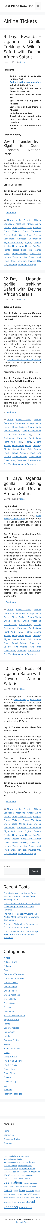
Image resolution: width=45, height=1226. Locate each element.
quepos (26, 1197)
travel (30, 1201)
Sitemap (8, 1143)
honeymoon (26, 1190)
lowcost (28, 1194)
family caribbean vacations (20, 1186)
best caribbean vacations (14, 1162)
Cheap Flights (34, 227)
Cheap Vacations (32, 231)
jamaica (7, 1194)
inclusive (37, 1191)
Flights (28, 242)
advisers (21, 1156)
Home (6, 1131)
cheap (7, 1175)
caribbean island (10, 1166)
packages (12, 1197)
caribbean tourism (11, 1169)
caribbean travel (27, 1168)
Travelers (21, 261)
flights (8, 1190)
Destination (9, 239)
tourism (22, 1202)
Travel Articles (19, 257)
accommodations (11, 1156)
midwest (36, 1194)
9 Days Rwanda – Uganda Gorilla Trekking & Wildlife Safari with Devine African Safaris (22, 46)
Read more (11, 212)
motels (6, 1197)
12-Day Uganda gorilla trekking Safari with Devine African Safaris (22, 286)
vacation (11, 1207)
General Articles (11, 1028)
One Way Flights (11, 1040)
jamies (13, 1194)
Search (7, 866)
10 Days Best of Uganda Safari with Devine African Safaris (22, 676)
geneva (15, 1191)
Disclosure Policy (12, 1139)
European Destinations (29, 239)
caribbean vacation (11, 1172)
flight (34, 1186)
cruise (15, 1178)
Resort (15, 250)
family (6, 1186)
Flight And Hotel (13, 242)
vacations (25, 1207)
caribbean (30, 1162)
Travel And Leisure (13, 1061)
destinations (13, 1182)
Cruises (37, 235)
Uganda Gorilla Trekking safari (24, 359)
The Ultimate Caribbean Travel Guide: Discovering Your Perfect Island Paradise (22, 906)
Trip (5, 264)
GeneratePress (22, 1222)
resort (38, 1197)
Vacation (12, 264)
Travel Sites (9, 261)
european (34, 1183)
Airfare (10, 220)
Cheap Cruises (19, 227)
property (19, 1197)
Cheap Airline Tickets (14, 978)
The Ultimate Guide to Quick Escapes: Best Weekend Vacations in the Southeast (22, 934)
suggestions (7, 1202)
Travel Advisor (19, 253)
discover (26, 1183)
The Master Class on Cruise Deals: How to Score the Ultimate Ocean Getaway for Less (20, 896)
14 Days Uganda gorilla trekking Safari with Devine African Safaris (22, 486)
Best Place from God (18, 6)
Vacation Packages (27, 264)
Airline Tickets (23, 220)
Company (7, 1178)
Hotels (28, 246)
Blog (6, 970)
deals (21, 1178)
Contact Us (9, 1135)
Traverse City (34, 261)
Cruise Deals (10, 235)
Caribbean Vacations (14, 224)
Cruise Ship (25, 235)
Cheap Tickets (11, 231)
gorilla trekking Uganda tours (27, 699)
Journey (19, 1194)
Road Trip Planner (31, 250)
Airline (27, 1156)
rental (32, 1197)
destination (28, 1178)
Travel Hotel (35, 257)
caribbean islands (25, 1166)
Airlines (37, 220)
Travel (6, 253)
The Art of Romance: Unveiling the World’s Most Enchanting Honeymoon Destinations (21, 917)
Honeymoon (18, 246)
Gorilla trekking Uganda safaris (25, 82)
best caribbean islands (13, 1159)
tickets (15, 1202)
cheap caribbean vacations (22, 1175)
